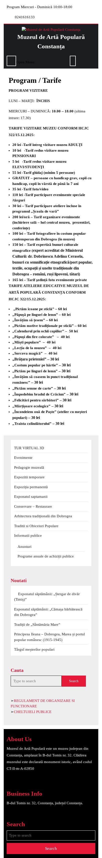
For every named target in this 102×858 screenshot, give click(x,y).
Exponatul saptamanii (31, 497)
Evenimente (23, 458)
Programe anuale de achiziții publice (46, 556)
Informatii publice (28, 535)
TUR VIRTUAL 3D (29, 448)
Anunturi (24, 547)
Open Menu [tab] (25, 61)
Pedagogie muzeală (29, 467)
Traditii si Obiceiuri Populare (36, 526)
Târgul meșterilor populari (34, 649)
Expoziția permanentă (31, 487)
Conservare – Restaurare (33, 506)
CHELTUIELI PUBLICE (32, 712)
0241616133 (25, 17)
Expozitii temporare (29, 477)
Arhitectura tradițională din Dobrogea (43, 516)
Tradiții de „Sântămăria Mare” (37, 624)
